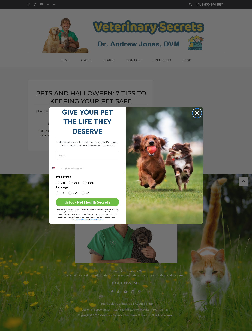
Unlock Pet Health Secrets (87, 202)
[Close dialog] (197, 113)
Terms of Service (96, 219)
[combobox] (56, 168)
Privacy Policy (81, 219)
